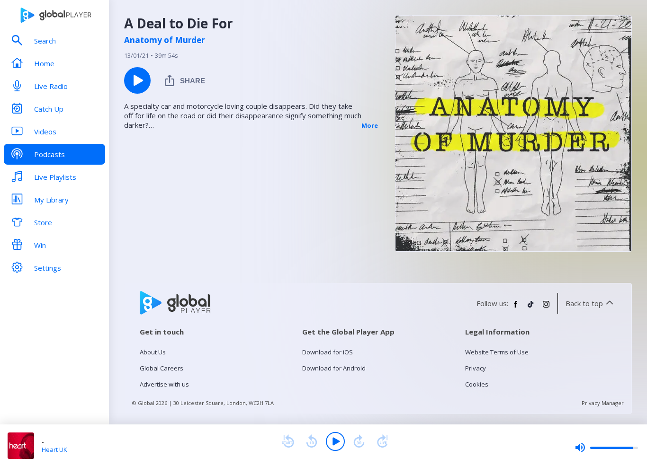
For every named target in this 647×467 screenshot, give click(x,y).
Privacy (475, 368)
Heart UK (54, 449)
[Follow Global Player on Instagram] (546, 308)
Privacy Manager (603, 403)
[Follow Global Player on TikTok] (531, 308)
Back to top (584, 303)
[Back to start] (288, 441)
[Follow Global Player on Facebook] (515, 308)
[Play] (335, 441)
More (369, 125)
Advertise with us (164, 384)
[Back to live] (382, 441)
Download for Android (334, 368)
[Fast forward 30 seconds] (359, 441)
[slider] (606, 447)
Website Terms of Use (497, 352)
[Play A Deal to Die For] (137, 80)
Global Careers (161, 368)
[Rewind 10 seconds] (311, 441)
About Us (153, 352)
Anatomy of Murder (164, 40)
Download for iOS (327, 352)
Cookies (476, 384)
